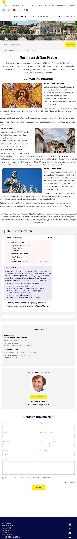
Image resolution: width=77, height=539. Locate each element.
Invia (38, 487)
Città (54, 441)
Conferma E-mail (46, 432)
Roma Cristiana (43, 16)
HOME (4, 51)
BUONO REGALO (70, 16)
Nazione (5, 450)
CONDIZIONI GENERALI (11, 537)
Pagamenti (42, 6)
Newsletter (71, 6)
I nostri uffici (8, 530)
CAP (41, 441)
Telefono (43, 450)
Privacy (34, 6)
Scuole (51, 6)
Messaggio (6, 459)
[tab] (38, 231)
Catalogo (25, 6)
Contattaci (15, 6)
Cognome (44, 423)
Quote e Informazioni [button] (38, 231)
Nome (5, 423)
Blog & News (61, 6)
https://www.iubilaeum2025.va (41, 217)
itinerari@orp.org (35, 278)
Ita (25, 10)
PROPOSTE (32, 16)
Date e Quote (15, 45)
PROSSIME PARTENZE (20, 16)
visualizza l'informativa (41, 478)
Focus (6, 45)
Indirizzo (5, 441)
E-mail (5, 432)
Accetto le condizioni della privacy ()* (27, 478)
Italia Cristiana (57, 16)
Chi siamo (5, 6)
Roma (20, 51)
